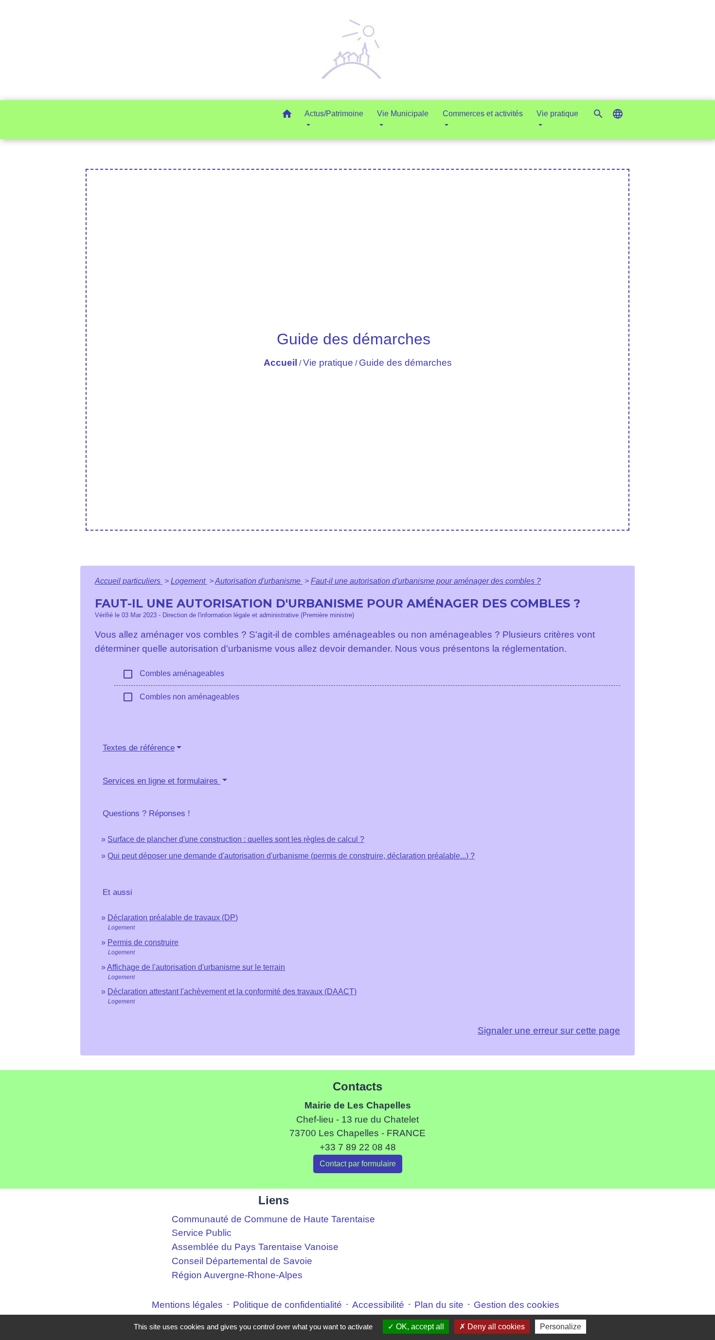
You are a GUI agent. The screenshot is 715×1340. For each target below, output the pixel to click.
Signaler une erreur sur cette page (549, 1030)
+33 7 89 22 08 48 (358, 1147)
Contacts (357, 1086)
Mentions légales (187, 1305)
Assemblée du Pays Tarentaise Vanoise (255, 1247)
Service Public (202, 1233)
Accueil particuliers (128, 581)
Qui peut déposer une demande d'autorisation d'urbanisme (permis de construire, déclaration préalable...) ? (291, 856)
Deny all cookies (495, 1326)
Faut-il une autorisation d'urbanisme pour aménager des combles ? (426, 581)
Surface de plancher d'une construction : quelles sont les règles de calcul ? (235, 839)
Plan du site (439, 1305)
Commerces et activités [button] (483, 113)
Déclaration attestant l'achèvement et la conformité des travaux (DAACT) (232, 991)
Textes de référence (139, 747)
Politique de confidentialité (287, 1305)
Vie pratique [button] (557, 113)
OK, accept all (419, 1326)
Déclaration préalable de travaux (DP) (172, 917)
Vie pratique (328, 362)
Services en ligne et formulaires (161, 781)
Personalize (560, 1326)
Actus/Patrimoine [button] (333, 113)
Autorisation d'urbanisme (259, 581)
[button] (287, 115)
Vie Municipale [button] (403, 113)
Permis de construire (143, 942)
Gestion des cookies (516, 1305)
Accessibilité (378, 1305)
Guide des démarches (405, 362)
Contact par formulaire (358, 1164)
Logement (189, 581)
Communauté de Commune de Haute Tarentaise (273, 1219)
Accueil (280, 362)
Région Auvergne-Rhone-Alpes (237, 1275)
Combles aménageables (173, 674)
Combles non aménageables (180, 697)
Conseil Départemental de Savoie (242, 1261)
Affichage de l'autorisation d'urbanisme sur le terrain (196, 967)
